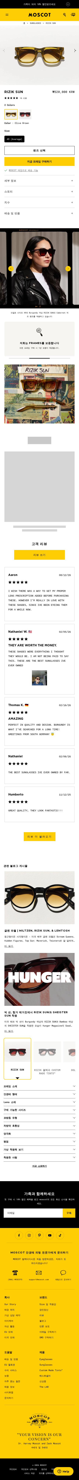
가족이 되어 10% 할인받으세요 (39, 4)
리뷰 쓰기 (39, 555)
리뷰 (42, 1315)
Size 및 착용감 (48, 1304)
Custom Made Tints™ (51, 1370)
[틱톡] (60, 1235)
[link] (15, 97)
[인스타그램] (29, 1235)
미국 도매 (9, 1337)
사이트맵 (8, 1392)
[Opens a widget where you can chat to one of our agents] (63, 1471)
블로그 (43, 1320)
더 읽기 (8, 945)
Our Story (10, 1304)
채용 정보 (9, 1386)
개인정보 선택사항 (29, 1469)
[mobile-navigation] (7, 14)
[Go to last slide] (11, 268)
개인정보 (13, 1469)
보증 (6, 1375)
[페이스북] (19, 1235)
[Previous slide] (4, 50)
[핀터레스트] (39, 1235)
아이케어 (8, 1320)
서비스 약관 (29, 1473)
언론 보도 (45, 1326)
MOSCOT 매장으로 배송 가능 (23, 170)
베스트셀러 (45, 1375)
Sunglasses (46, 1364)
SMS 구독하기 (46, 1337)
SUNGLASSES (35, 23)
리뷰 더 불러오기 (39, 836)
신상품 (43, 1381)
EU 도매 (8, 1331)
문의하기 (8, 1397)
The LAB (44, 1386)
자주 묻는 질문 (12, 1381)
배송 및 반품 (11, 1359)
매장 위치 (9, 1309)
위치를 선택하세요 (47, 1473)
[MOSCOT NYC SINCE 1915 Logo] (39, 15)
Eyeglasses (46, 1359)
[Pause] (68, 4)
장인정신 (44, 1309)
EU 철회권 (9, 1364)
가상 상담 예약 (12, 1315)
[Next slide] (75, 50)
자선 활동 (9, 1326)
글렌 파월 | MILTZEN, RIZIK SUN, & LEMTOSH (37, 930)
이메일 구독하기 (48, 1331)
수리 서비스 (10, 1370)
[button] (64, 14)
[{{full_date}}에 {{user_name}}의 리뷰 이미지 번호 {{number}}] (39, 677)
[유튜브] (50, 1235)
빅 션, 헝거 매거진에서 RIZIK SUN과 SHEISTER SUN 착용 (36, 1014)
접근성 (44, 1469)
